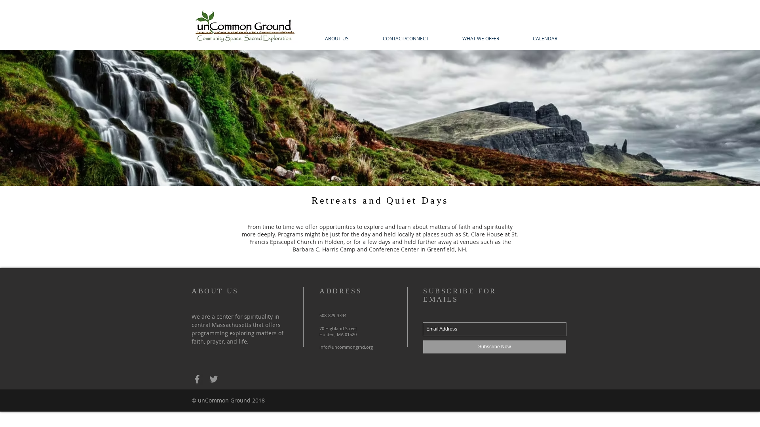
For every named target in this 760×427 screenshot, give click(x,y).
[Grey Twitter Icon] (213, 379)
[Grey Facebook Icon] (197, 379)
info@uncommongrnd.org (346, 347)
